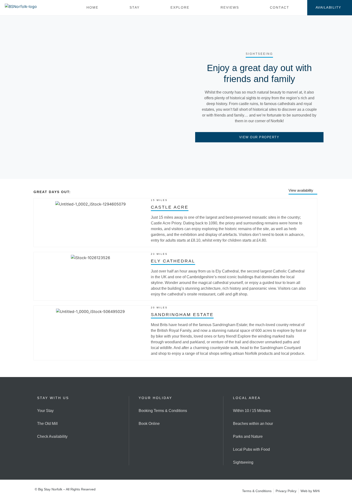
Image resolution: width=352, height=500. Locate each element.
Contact (279, 7)
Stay (135, 7)
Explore (179, 7)
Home (92, 7)
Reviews (230, 7)
